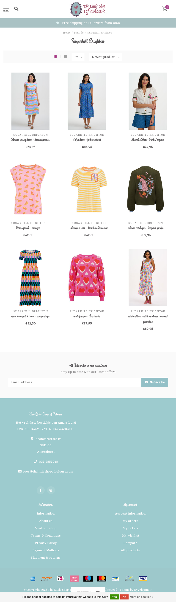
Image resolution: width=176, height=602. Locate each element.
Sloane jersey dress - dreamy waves (30, 140)
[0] (164, 9)
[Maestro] (88, 578)
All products (130, 550)
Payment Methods (46, 550)
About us (45, 521)
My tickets (130, 528)
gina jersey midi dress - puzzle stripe (30, 316)
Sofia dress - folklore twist (87, 140)
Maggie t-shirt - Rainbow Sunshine (89, 228)
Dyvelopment (143, 589)
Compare (130, 543)
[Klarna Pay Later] (74, 578)
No (124, 597)
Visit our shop (45, 528)
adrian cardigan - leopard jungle (145, 228)
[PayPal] (129, 578)
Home (67, 32)
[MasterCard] (101, 578)
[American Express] (33, 578)
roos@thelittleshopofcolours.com (48, 471)
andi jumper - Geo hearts (87, 316)
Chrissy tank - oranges (28, 228)
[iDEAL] (60, 578)
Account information (130, 513)
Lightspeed (109, 589)
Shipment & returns (45, 557)
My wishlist (130, 535)
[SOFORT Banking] (46, 578)
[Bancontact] (115, 578)
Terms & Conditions (46, 535)
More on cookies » (142, 597)
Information (46, 513)
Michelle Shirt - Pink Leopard (148, 140)
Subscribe (157, 382)
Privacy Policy (46, 543)
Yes (114, 597)
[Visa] (143, 578)
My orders (130, 521)
